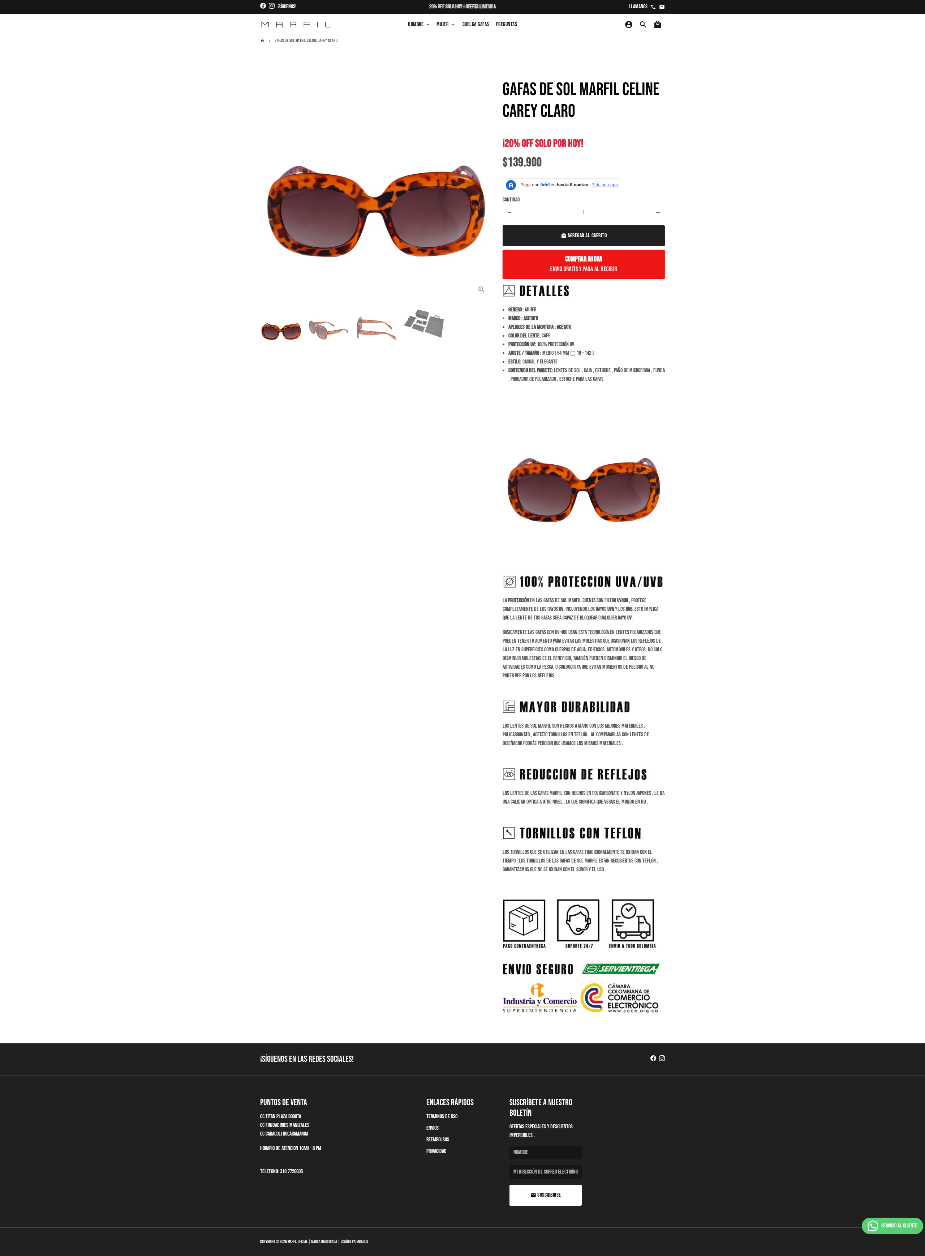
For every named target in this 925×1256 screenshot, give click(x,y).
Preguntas (506, 24)
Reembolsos (437, 1139)
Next (482, 184)
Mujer (446, 24)
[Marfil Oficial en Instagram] (272, 6)
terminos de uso (441, 1116)
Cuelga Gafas (475, 24)
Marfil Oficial (297, 1241)
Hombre (419, 24)
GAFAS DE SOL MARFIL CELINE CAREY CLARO (306, 40)
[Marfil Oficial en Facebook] (263, 6)
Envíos (432, 1128)
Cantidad (511, 199)
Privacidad (436, 1151)
